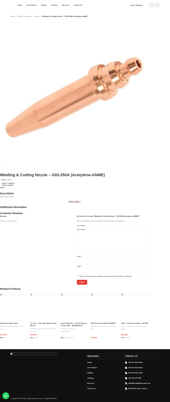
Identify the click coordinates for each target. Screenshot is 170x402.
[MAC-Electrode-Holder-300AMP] (105, 307)
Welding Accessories (24, 16)
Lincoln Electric (65, 331)
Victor (2, 329)
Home (12, 16)
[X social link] (9, 187)
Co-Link (32, 331)
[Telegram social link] (17, 187)
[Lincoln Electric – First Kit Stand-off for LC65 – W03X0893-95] (75, 307)
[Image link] (33, 363)
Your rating (81, 225)
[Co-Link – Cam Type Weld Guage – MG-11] (44, 307)
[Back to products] (155, 19)
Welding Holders (96, 326)
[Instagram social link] (157, 5)
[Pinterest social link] (12, 187)
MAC (92, 329)
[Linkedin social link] (14, 187)
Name (79, 256)
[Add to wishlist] (25, 295)
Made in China (6, 180)
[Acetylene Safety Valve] (14, 307)
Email (79, 266)
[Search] (146, 5)
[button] (5, 395)
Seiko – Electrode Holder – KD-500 (134, 323)
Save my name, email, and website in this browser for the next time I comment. (105, 276)
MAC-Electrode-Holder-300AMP (103, 323)
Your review (81, 229)
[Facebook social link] (151, 5)
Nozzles (36, 16)
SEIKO (123, 329)
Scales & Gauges (50, 328)
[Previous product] (152, 19)
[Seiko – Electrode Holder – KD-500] (135, 307)
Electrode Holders (141, 326)
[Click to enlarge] (5, 168)
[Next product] (158, 19)
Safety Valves (19, 326)
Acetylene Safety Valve (9, 323)
